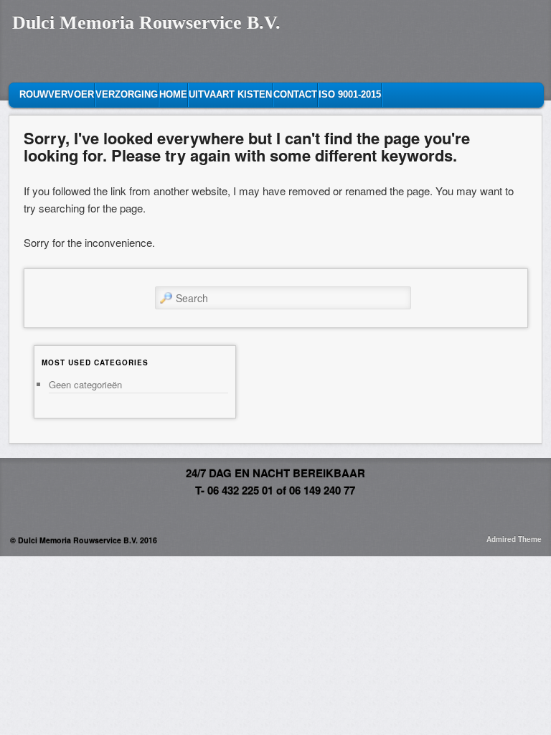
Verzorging (126, 94)
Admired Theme (514, 539)
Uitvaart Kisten (230, 94)
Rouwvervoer (56, 94)
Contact (295, 94)
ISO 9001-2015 (350, 94)
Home (173, 94)
